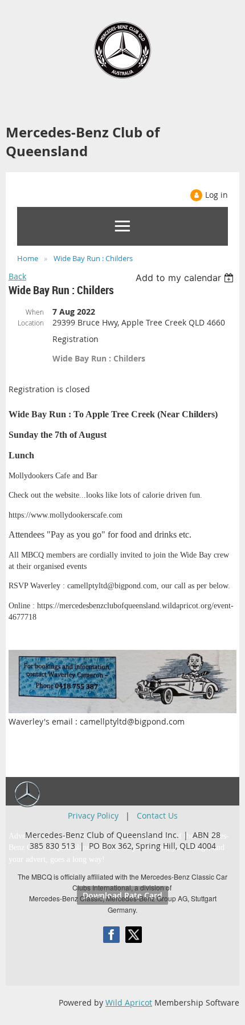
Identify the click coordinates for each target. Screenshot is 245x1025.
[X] (133, 934)
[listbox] (186, 277)
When (35, 311)
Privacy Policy (93, 815)
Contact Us (157, 815)
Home (27, 258)
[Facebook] (111, 934)
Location (31, 322)
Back (17, 276)
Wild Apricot (128, 1002)
